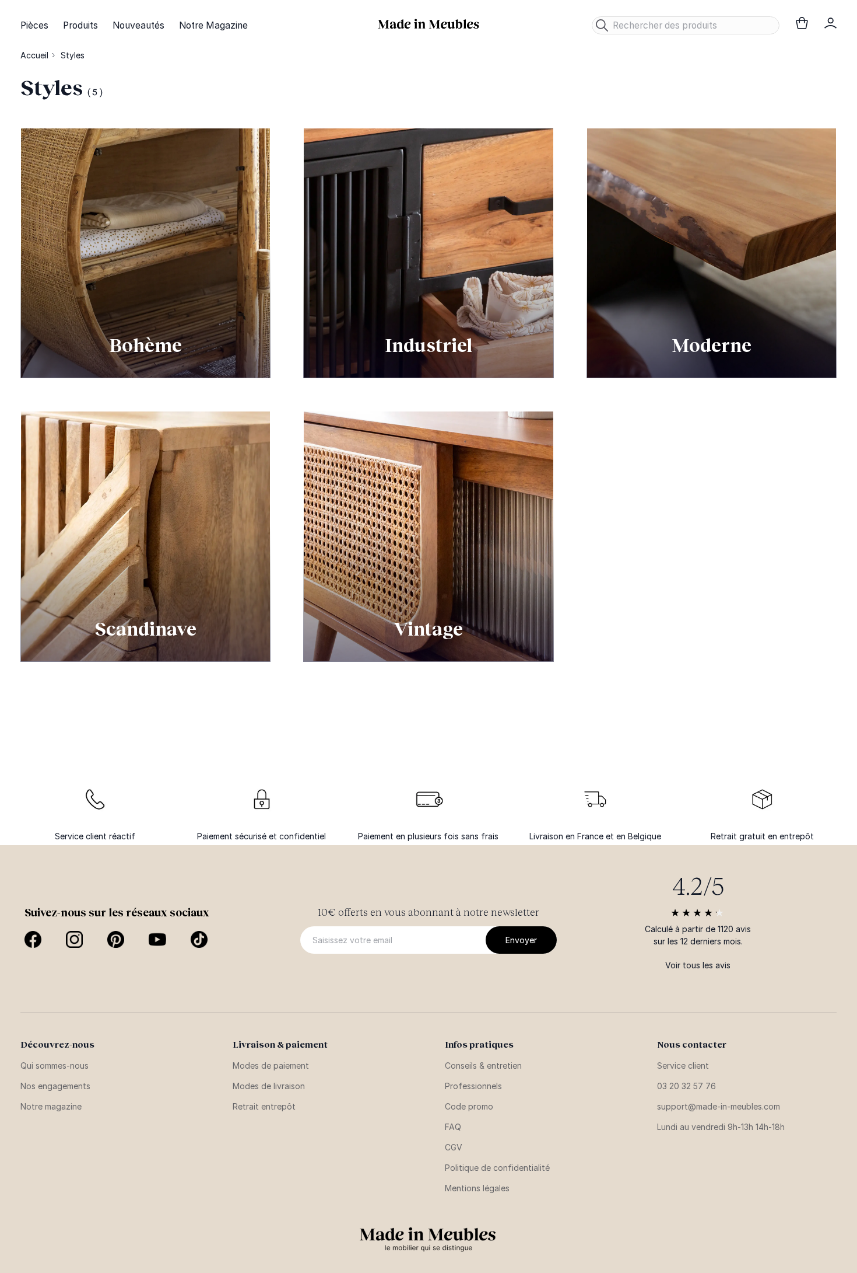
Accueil (34, 55)
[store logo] (428, 24)
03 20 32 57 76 (686, 1086)
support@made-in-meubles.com (718, 1106)
